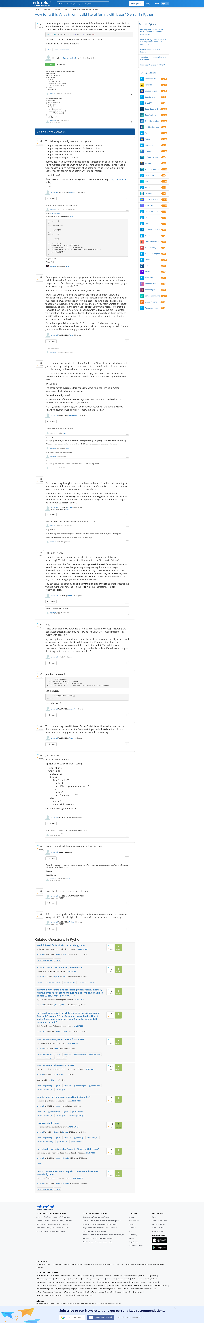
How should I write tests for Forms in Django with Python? (68, 1149)
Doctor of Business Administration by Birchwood (100, 1224)
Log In (156, 3)
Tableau (148, 163)
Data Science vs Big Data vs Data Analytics (144, 1289)
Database (148, 193)
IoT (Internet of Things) (153, 229)
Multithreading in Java (107, 1289)
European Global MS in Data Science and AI (98, 1238)
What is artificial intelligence (131, 1285)
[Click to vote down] (37, 26)
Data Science (150, 97)
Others (147, 260)
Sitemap (131, 1238)
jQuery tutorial (41, 1282)
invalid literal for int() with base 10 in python (61, 945)
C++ (146, 223)
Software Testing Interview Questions (48, 1292)
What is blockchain (100, 1285)
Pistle (71, 738)
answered (54, 192)
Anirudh (73, 58)
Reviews (131, 1224)
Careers (154, 1217)
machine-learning (69, 982)
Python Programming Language (66, 1289)
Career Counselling (152, 296)
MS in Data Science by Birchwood (94, 1231)
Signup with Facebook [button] (103, 1317)
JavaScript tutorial (151, 1279)
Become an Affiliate (158, 1224)
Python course (119, 179)
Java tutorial (76, 1276)
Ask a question (137, 4)
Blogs (148, 3)
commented (53, 93)
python (49, 50)
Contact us (132, 1228)
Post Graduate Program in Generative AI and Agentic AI (102, 1221)
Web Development (152, 169)
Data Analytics (150, 115)
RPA (146, 266)
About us (132, 1217)
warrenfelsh (73, 416)
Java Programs (77, 1292)
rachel (68, 879)
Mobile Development (153, 253)
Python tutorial (104, 1282)
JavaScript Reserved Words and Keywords (98, 1292)
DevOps (66, 1264)
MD (62, 1005)
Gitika (64, 434)
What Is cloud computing (83, 1285)
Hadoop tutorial (114, 1285)
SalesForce (149, 145)
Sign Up (165, 3)
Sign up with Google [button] (75, 1317)
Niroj (67, 266)
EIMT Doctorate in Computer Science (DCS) (97, 1242)
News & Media (134, 1221)
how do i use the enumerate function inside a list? (64, 1097)
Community (133, 1235)
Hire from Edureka (158, 1231)
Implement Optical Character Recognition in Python (50, 1295)
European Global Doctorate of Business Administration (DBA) (104, 1235)
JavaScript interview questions (134, 1276)
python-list (67, 1054)
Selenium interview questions (60, 1276)
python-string (78, 1138)
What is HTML (87, 1276)
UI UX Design (150, 175)
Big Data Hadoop (151, 199)
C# (146, 217)
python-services (62, 1142)
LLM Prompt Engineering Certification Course (52, 1224)
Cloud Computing (152, 121)
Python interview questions (89, 1289)
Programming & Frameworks (102, 1264)
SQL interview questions (56, 1282)
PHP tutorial (118, 1276)
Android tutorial (137, 1279)
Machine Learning (152, 127)
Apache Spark (150, 290)
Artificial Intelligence (43, 1264)
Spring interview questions (95, 1279)
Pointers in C (111, 1279)
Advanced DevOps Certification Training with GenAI (54, 1221)
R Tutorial (67, 1292)
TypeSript (149, 278)
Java (146, 181)
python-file (67, 1138)
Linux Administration (153, 241)
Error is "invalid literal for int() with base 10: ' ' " (62, 967)
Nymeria (72, 192)
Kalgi (52, 1080)
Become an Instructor (159, 1221)
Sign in (141, 1317)
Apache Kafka (150, 284)
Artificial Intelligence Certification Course (50, 1231)
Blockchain (149, 205)
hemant (65, 1132)
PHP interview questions (44, 1279)
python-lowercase (76, 1142)
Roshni (69, 596)
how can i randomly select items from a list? (60, 1039)
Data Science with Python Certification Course (52, 1228)
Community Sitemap (136, 1245)
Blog (130, 1231)
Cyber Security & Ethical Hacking (153, 109)
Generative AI (150, 79)
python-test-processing (45, 1142)
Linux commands (123, 1279)
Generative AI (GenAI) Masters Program (96, 1217)
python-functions (94, 1054)
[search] (59, 3)
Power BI (148, 85)
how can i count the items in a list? (55, 1065)
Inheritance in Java (61, 1279)
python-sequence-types (45, 1058)
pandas (92, 982)
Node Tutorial (148, 1285)
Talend (147, 272)
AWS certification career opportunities (49, 1285)
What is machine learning (120, 1282)
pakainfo (72, 709)
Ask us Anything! (151, 308)
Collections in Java (161, 1285)
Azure (147, 187)
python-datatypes (80, 1054)
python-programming (62, 50)
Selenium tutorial (42, 1276)
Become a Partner (158, 1228)
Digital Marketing (152, 211)
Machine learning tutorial (88, 1282)
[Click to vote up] (37, 23)
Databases (40, 1268)
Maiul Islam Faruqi (56, 214)
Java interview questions (103, 1276)
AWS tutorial (68, 1285)
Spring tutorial (151, 1276)
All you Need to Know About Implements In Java (80, 1295)
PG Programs (57, 1264)
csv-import (82, 982)
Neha (62, 1074)
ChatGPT (148, 103)
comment (62, 64)
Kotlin (147, 235)
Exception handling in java (44, 1289)
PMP (146, 133)
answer (51, 64)
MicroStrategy (150, 247)
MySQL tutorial (72, 1282)
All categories (148, 72)
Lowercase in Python (48, 1123)
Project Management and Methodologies (150, 1264)
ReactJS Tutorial (122, 1289)
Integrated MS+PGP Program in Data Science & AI (100, 1228)
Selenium (148, 151)
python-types (61, 1058)
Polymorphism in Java (77, 1279)
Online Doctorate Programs (81, 1264)
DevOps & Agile (151, 91)
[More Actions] (131, 64)
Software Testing (151, 157)
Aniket (71, 922)
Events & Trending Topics (153, 302)
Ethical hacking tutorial (138, 1282)
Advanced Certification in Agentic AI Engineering (53, 1217)
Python (65, 58)
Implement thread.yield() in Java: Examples (128, 1292)
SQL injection (153, 1282)
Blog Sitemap (133, 1242)
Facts (71, 335)
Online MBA (119, 1264)
